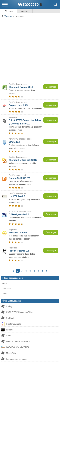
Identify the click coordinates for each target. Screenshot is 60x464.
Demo (4, 293)
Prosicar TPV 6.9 (18, 232)
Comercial (6, 288)
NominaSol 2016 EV (19, 178)
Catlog (9, 306)
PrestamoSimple (13, 324)
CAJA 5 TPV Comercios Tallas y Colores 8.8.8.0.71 (25, 122)
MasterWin (11, 353)
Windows (9, 11)
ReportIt (9, 330)
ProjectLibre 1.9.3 (18, 105)
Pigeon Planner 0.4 (19, 250)
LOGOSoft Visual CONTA (17, 347)
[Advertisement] (30, 50)
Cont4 (8, 335)
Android (24, 11)
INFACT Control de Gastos (18, 341)
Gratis (4, 283)
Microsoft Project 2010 (21, 87)
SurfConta (10, 318)
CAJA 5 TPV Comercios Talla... (20, 312)
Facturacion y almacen (16, 359)
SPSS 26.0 (14, 141)
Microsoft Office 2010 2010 (23, 160)
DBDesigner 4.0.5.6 (19, 214)
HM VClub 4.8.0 (17, 196)
